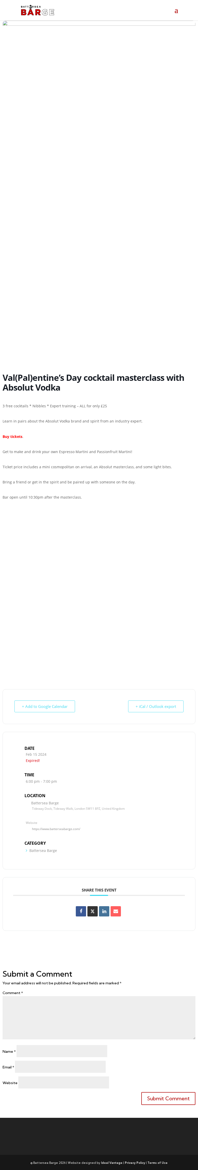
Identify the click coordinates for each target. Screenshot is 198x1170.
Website (10, 1083)
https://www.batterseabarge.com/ (56, 829)
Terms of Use (157, 1163)
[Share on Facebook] (81, 911)
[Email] (116, 911)
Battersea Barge (43, 850)
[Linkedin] (104, 911)
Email (8, 1067)
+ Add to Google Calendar (45, 706)
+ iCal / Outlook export (156, 706)
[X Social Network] (92, 911)
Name (9, 1051)
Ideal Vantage (111, 1163)
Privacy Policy (135, 1163)
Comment (13, 993)
